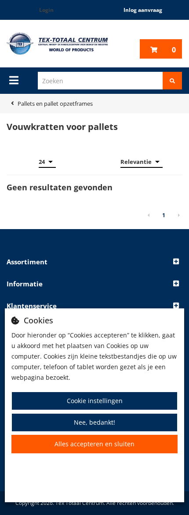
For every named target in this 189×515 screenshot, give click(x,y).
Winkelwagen (174, 50)
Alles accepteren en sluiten (94, 444)
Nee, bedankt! (94, 422)
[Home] (57, 44)
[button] (94, 262)
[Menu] (14, 80)
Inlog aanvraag (143, 10)
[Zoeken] (172, 80)
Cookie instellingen (95, 400)
